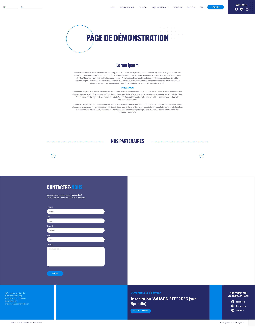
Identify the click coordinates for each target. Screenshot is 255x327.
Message (50, 245)
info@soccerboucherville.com (17, 303)
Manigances (240, 323)
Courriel (50, 226)
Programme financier (127, 7)
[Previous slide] (53, 156)
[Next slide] (202, 156)
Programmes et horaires (160, 7)
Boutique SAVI (177, 7)
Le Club (112, 7)
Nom (48, 217)
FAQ (201, 7)
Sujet (48, 235)
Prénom (50, 207)
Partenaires (191, 7)
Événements (143, 7)
